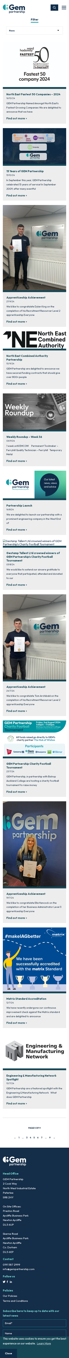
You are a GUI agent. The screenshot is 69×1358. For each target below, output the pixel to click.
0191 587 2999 (11, 1264)
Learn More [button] (44, 1343)
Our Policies (10, 1296)
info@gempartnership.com (18, 1269)
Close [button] (8, 1353)
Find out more (15, 118)
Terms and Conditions (15, 1301)
